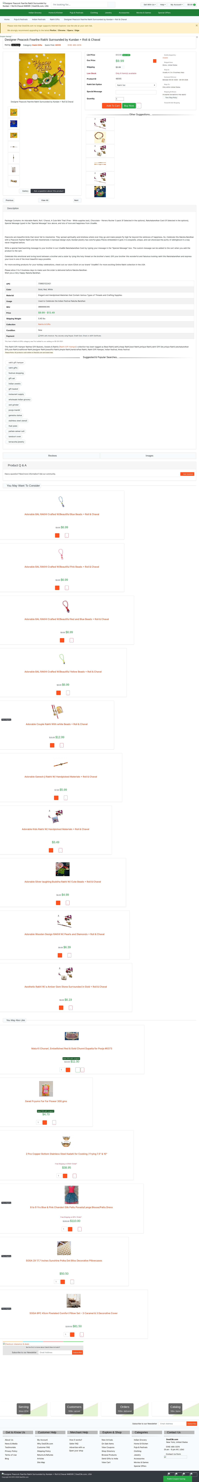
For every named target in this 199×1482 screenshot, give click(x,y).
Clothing (94, 12)
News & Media (11, 1443)
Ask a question (48, 191)
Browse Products (109, 1455)
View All (44, 200)
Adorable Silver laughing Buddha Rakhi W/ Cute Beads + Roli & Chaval (63, 881)
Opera (70, 30)
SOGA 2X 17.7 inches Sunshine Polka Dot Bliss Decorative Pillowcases (64, 1260)
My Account (42, 1440)
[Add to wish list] (138, 105)
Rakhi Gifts (55, 19)
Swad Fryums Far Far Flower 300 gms (46, 1101)
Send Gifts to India (110, 1458)
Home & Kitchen (56, 12)
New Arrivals (107, 1440)
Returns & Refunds (45, 1455)
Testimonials (10, 1447)
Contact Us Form (173, 1454)
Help (162, 4)
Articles (40, 1458)
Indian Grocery (35, 12)
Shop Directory (108, 1451)
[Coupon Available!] (77, 1069)
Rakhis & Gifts (44, 324)
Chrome (61, 30)
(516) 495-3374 (74, 45)
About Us (9, 1440)
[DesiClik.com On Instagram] (19, 1423)
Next (76, 200)
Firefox (53, 30)
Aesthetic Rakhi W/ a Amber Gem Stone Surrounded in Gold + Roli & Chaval (66, 986)
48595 (58, 45)
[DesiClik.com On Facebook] (9, 1423)
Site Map (41, 1462)
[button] (175, 4)
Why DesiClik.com (45, 1443)
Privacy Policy (11, 1451)
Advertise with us (77, 1447)
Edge (77, 30)
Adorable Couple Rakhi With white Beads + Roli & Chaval (57, 724)
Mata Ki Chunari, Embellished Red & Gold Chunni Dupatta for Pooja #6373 (71, 1048)
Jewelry (108, 12)
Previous (9, 200)
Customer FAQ (43, 1447)
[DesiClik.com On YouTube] (24, 1423)
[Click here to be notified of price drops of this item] (154, 61)
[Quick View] (62, 535)
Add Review (16, 45)
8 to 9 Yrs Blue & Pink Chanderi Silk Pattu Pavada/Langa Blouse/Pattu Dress (71, 1207)
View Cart (106, 1462)
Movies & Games (143, 12)
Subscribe (77, 1352)
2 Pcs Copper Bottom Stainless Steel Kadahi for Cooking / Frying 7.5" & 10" (66, 1153)
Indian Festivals (38, 19)
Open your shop (76, 1450)
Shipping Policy (44, 1451)
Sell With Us (148, 4)
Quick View (188, 39)
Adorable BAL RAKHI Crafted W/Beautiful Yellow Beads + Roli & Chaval (63, 671)
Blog (7, 1458)
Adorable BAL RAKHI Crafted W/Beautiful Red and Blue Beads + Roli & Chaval (67, 619)
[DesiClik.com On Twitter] (4, 1423)
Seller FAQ (73, 1443)
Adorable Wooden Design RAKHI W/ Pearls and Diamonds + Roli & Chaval (64, 934)
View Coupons (108, 1447)
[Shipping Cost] (123, 67)
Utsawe (165, 58)
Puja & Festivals (76, 12)
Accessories (124, 12)
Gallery (25, 191)
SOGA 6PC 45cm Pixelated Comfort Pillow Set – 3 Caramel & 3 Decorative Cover (73, 1313)
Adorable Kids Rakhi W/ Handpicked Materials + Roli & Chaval (55, 829)
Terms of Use (11, 1455)
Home (6, 19)
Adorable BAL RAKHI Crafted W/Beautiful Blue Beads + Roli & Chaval (62, 514)
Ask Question (188, 474)
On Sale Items (108, 1443)
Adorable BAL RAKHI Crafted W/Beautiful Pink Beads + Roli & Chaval (62, 566)
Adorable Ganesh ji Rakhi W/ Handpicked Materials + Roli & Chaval (61, 776)
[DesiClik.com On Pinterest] (14, 1423)
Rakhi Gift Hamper (68, 347)
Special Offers (164, 12)
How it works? (75, 1440)
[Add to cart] (57, 535)
